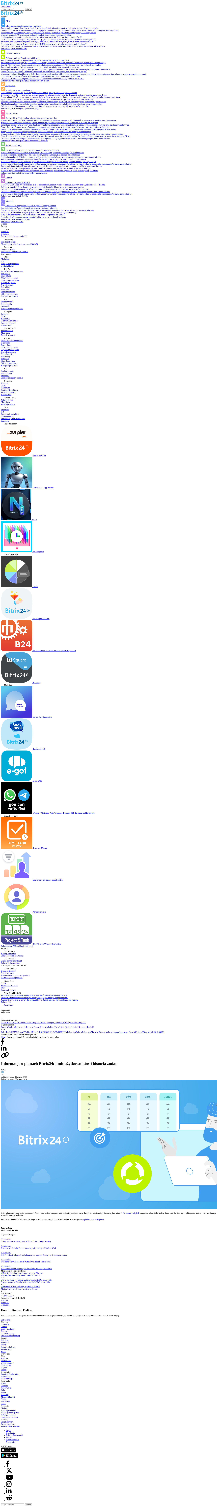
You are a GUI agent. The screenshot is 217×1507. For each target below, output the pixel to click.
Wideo (3, 1345)
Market (4, 1408)
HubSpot (4, 1395)
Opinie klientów (7, 1363)
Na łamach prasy (7, 1333)
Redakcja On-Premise (9, 1374)
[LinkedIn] (9, 1493)
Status (3, 1351)
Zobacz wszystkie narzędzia (12, 221)
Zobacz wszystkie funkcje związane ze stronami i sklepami (24, 141)
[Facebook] (7, 1466)
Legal (8, 1431)
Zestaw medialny (8, 1329)
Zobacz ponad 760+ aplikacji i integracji (17, 946)
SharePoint (5, 1401)
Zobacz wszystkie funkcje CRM (14, 48)
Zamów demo (6, 1349)
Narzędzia (5, 1324)
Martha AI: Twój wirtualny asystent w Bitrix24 (19, 1289)
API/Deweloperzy (8, 1415)
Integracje (5, 421)
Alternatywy (6, 1365)
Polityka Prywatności (14, 1435)
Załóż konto (6, 7)
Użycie (4, 1367)
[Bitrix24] (12, 4)
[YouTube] (9, 1480)
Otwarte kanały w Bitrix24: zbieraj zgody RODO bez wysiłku (25, 1282)
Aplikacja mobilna (8, 1410)
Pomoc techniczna (8, 1347)
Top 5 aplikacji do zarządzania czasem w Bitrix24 (20, 1275)
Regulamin (10, 1433)
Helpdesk (5, 1340)
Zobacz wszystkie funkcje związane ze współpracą (21, 108)
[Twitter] (9, 1473)
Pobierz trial (6, 1376)
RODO (9, 1437)
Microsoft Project (8, 1397)
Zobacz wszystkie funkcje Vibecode (15, 219)
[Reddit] (9, 1500)
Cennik (4, 224)
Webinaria (5, 1342)
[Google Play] (9, 1457)
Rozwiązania (6, 1361)
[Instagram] (9, 1486)
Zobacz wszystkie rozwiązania (13, 419)
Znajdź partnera (7, 1422)
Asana (3, 1383)
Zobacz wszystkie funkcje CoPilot (14, 196)
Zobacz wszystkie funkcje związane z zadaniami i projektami (25, 81)
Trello (3, 1392)
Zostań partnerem (8, 1424)
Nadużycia (10, 1442)
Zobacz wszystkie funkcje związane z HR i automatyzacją (24, 173)
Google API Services (9, 1417)
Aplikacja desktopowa (10, 1413)
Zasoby (4, 1370)
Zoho (3, 1390)
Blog (3, 1037)
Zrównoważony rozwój (10, 1336)
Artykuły (4, 1358)
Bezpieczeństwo (12, 1440)
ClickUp (4, 1385)
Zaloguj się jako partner (10, 1426)
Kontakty (4, 1331)
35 (11, 1296)
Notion (4, 1399)
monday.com (6, 1388)
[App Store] (8, 1452)
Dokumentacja (7, 1379)
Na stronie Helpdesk (131, 1213)
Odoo (3, 1404)
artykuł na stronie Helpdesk (93, 1219)
